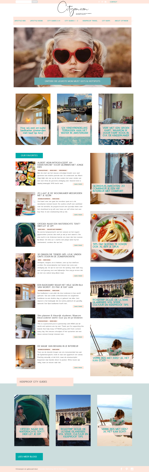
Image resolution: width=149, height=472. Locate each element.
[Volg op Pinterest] (104, 3)
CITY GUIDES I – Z (71, 21)
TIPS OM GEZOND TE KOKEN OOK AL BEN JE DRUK (110, 245)
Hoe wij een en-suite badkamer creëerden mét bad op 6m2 (33, 130)
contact (113, 2)
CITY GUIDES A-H (53, 21)
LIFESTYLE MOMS (36, 21)
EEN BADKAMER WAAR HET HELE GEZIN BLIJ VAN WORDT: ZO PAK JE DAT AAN (60, 286)
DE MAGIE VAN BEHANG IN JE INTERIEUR (57, 346)
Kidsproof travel (90, 21)
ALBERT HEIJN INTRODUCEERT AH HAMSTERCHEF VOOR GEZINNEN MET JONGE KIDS (60, 165)
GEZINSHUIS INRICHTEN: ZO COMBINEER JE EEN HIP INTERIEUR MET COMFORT (109, 188)
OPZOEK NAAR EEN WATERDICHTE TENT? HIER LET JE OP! (58, 225)
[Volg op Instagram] (107, 3)
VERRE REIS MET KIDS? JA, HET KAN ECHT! (111, 359)
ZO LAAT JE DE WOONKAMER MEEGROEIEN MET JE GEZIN (59, 194)
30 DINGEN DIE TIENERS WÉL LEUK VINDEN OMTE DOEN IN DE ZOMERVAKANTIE (59, 255)
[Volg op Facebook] (100, 3)
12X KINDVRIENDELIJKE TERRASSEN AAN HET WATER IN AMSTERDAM (74, 130)
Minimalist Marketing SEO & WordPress (52, 469)
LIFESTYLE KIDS (20, 21)
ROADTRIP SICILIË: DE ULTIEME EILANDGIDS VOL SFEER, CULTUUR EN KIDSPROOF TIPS (110, 302)
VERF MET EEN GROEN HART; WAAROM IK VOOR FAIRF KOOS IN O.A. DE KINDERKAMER (116, 131)
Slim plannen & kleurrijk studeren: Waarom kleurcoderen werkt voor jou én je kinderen (60, 316)
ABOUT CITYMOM (121, 21)
